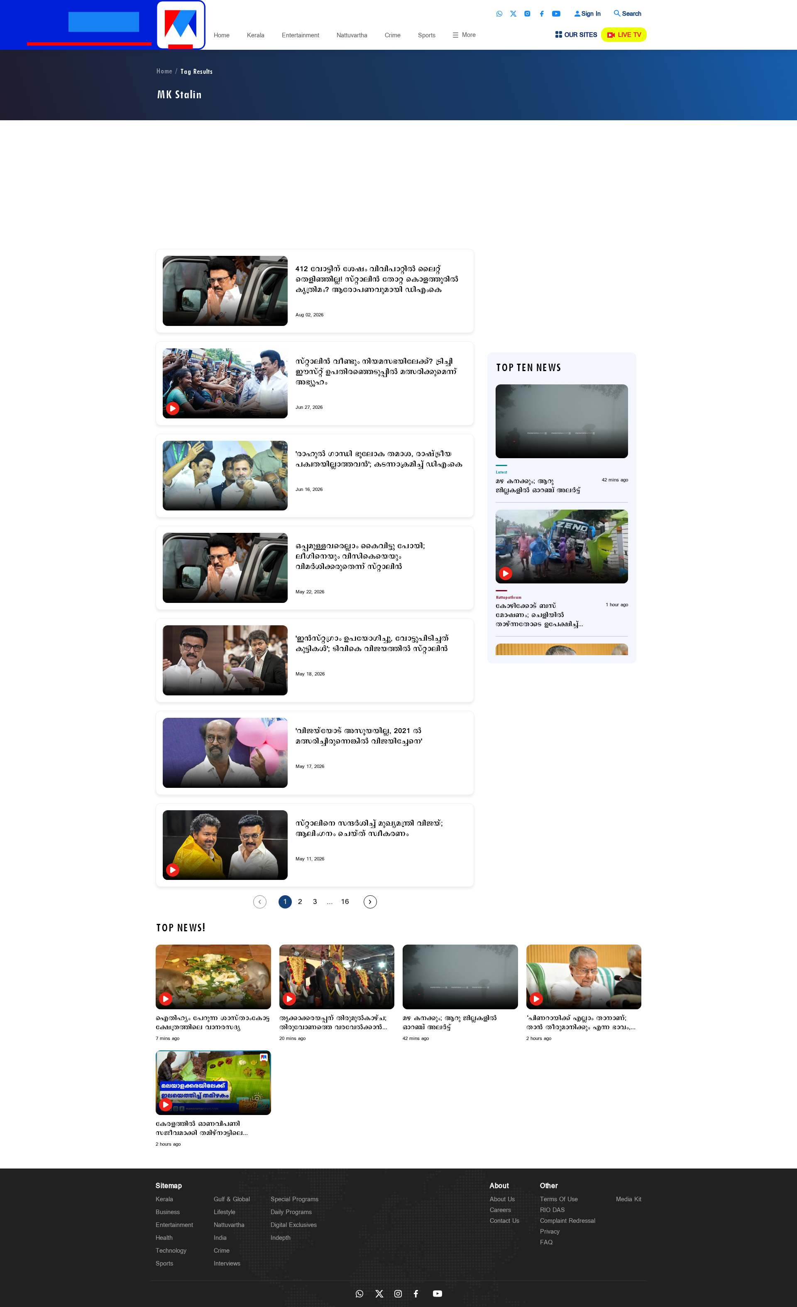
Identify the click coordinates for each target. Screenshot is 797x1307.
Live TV (629, 35)
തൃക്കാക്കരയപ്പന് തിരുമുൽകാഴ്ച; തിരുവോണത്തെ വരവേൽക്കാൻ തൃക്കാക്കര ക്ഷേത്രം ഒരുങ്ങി (332, 1023)
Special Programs (294, 1199)
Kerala (255, 35)
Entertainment (300, 35)
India (220, 1238)
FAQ (546, 1242)
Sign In (591, 14)
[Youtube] (556, 13)
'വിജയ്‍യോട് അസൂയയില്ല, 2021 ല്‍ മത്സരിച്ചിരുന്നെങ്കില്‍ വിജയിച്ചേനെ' (359, 736)
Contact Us (504, 1221)
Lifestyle (224, 1212)
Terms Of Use (559, 1199)
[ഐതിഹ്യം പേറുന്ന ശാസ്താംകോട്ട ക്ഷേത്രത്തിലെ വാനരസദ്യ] (213, 977)
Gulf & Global (232, 1199)
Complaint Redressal (567, 1221)
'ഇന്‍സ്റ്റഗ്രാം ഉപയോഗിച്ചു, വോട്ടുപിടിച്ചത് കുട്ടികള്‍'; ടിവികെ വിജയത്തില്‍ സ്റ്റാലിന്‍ (372, 644)
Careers (500, 1210)
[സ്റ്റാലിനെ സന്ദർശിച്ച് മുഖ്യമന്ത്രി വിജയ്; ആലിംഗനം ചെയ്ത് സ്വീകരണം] (225, 845)
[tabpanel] (213, 993)
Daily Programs (291, 1212)
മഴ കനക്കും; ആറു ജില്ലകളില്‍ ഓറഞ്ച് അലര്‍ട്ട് (538, 486)
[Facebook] (541, 13)
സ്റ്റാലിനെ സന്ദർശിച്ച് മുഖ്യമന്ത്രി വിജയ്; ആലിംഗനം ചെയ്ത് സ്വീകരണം (369, 829)
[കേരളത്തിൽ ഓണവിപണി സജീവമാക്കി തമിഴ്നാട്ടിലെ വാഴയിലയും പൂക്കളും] (213, 1082)
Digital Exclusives (294, 1225)
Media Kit (628, 1199)
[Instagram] (527, 13)
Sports (426, 35)
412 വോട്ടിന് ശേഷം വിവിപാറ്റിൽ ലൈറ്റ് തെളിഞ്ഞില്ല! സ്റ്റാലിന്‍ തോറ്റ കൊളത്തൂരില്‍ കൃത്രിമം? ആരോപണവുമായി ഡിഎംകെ (377, 279)
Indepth (281, 1238)
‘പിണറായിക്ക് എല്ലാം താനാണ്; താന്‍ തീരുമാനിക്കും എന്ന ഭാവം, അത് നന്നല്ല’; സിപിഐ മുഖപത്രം (580, 1023)
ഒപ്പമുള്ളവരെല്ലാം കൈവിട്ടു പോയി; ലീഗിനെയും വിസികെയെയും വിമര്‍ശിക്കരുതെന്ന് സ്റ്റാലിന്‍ (360, 556)
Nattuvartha (352, 35)
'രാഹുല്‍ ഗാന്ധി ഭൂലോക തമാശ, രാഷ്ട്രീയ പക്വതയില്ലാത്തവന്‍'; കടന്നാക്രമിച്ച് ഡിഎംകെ (379, 459)
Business (168, 1212)
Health (164, 1238)
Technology (171, 1250)
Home (222, 35)
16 (345, 901)
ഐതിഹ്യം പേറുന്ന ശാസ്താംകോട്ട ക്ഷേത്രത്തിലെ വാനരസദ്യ (213, 1023)
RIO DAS (552, 1210)
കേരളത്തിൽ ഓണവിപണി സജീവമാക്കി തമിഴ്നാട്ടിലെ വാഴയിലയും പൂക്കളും (199, 1129)
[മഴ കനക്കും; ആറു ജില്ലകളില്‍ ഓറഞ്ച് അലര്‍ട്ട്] (562, 421)
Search (631, 14)
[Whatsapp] (499, 13)
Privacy (550, 1231)
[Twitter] (513, 13)
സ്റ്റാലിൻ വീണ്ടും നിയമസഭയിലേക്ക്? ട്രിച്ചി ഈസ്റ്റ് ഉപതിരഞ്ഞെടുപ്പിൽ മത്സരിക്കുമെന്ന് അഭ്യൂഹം (376, 372)
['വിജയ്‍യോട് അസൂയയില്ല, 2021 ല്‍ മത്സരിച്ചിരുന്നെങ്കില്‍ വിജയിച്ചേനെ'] (225, 753)
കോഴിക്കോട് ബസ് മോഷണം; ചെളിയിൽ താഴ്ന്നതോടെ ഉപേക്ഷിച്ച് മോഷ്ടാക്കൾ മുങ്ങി (537, 615)
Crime (393, 35)
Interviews (227, 1263)
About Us (502, 1199)
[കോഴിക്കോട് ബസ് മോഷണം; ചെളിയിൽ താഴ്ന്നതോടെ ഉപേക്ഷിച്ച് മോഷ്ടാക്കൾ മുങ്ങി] (562, 546)
